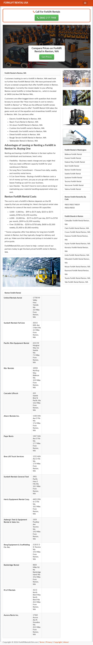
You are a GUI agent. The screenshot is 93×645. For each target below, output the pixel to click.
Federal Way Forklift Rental (75, 162)
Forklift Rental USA (16, 3)
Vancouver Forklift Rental (74, 185)
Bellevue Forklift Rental (73, 154)
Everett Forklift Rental (73, 158)
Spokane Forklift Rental (73, 178)
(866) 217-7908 (47, 17)
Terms (41, 642)
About (66, 642)
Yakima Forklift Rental (73, 189)
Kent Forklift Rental (72, 166)
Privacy (49, 642)
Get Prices (47, 57)
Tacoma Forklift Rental (73, 181)
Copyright (58, 642)
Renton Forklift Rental (73, 170)
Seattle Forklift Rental (73, 174)
